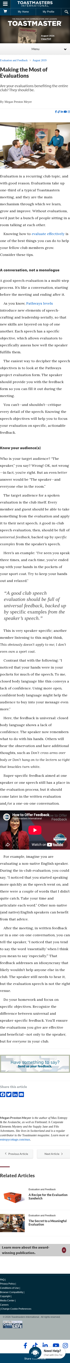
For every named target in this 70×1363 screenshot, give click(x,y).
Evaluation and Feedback (14, 60)
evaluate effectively (48, 234)
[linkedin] (62, 111)
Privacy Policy (7, 1283)
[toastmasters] (35, 21)
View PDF (46, 38)
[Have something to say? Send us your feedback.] (35, 1064)
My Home (23, 11)
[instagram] (69, 111)
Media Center (7, 1300)
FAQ (2, 1279)
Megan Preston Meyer (18, 101)
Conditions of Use (9, 1288)
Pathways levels (39, 303)
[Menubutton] (5, 4)
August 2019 (39, 60)
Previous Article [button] (18, 1153)
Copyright (5, 1296)
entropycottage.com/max (15, 1139)
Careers (4, 1304)
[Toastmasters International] (35, 4)
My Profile (48, 11)
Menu (35, 49)
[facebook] (56, 111)
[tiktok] (59, 111)
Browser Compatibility (11, 1292)
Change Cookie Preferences (16, 1309)
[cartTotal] (5, 11)
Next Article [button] (52, 1153)
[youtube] (65, 111)
